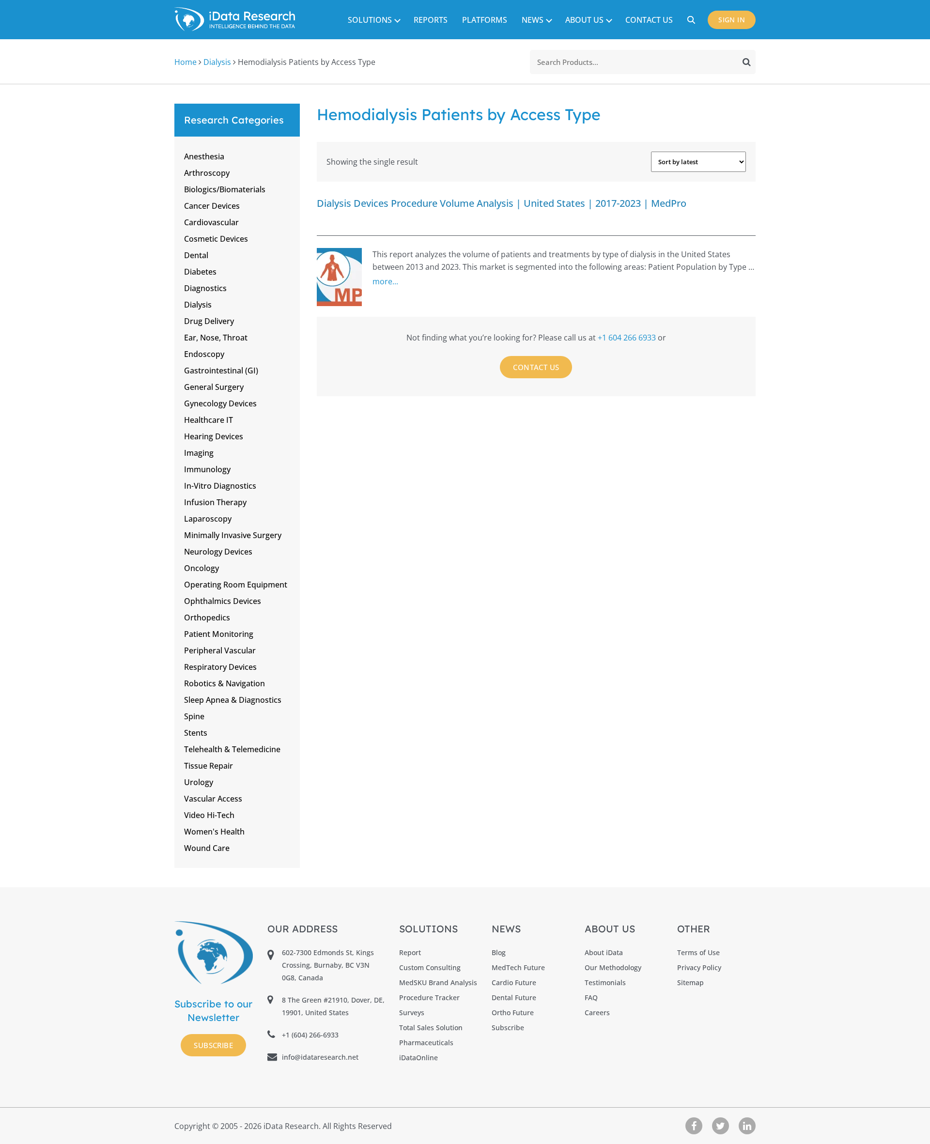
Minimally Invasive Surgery (232, 535)
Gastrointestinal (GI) (221, 370)
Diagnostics (205, 288)
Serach (692, 20)
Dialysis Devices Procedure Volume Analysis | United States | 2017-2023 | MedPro (501, 203)
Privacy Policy (699, 967)
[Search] (747, 62)
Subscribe (213, 1045)
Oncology (201, 568)
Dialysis (217, 62)
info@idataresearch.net (320, 1057)
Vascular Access (213, 798)
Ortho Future (513, 1012)
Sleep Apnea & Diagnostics (232, 700)
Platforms (484, 20)
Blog (499, 952)
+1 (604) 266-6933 (310, 1034)
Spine (194, 716)
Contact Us (649, 20)
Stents (195, 732)
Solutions (370, 20)
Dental (196, 255)
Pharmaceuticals (426, 1042)
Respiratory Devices (220, 667)
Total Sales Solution (431, 1027)
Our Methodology (613, 967)
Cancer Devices (212, 206)
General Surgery (214, 387)
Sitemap (690, 982)
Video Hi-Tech (209, 815)
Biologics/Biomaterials (224, 189)
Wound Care (207, 848)
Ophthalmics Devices (222, 601)
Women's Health (214, 831)
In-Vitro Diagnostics (220, 485)
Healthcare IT (208, 420)
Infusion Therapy (215, 502)
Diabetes (200, 271)
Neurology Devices (218, 551)
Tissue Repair (208, 765)
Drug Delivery (209, 321)
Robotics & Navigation (224, 683)
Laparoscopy (208, 518)
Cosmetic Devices (216, 238)
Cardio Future (514, 982)
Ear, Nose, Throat (216, 337)
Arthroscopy (207, 173)
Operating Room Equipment (235, 584)
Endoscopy (204, 354)
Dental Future (514, 997)
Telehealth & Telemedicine (232, 749)
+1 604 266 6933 (628, 337)
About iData (604, 952)
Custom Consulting (430, 967)
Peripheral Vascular (220, 650)
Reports (431, 20)
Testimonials (605, 982)
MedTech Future (518, 967)
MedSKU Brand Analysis (438, 982)
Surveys (411, 1012)
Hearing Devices (213, 436)
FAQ (591, 997)
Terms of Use (698, 952)
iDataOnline (418, 1057)
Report (410, 952)
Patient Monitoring (218, 634)
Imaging (199, 453)
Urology (198, 782)
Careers (597, 1012)
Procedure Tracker (429, 997)
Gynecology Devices (220, 403)
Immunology (207, 469)
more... (385, 281)
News (532, 20)
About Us (584, 20)
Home (185, 62)
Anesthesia (204, 156)
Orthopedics (207, 617)
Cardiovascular (211, 222)
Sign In (731, 19)
